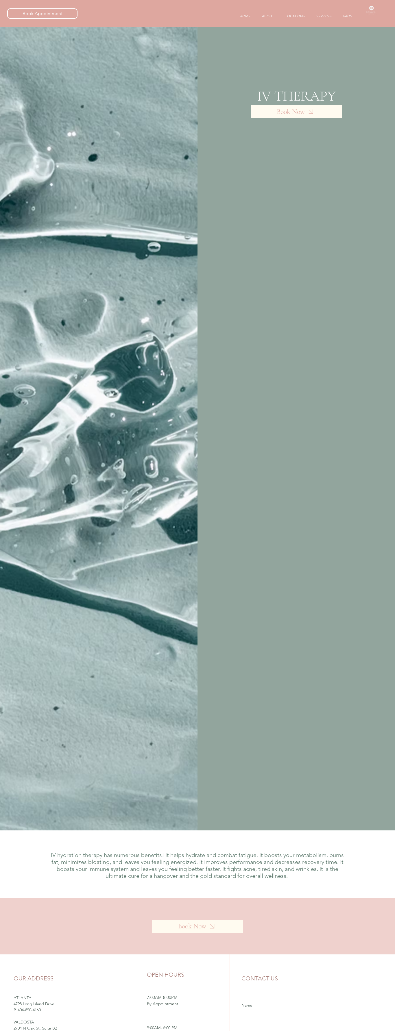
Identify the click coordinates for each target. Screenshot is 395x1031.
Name (246, 1005)
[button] (295, 16)
